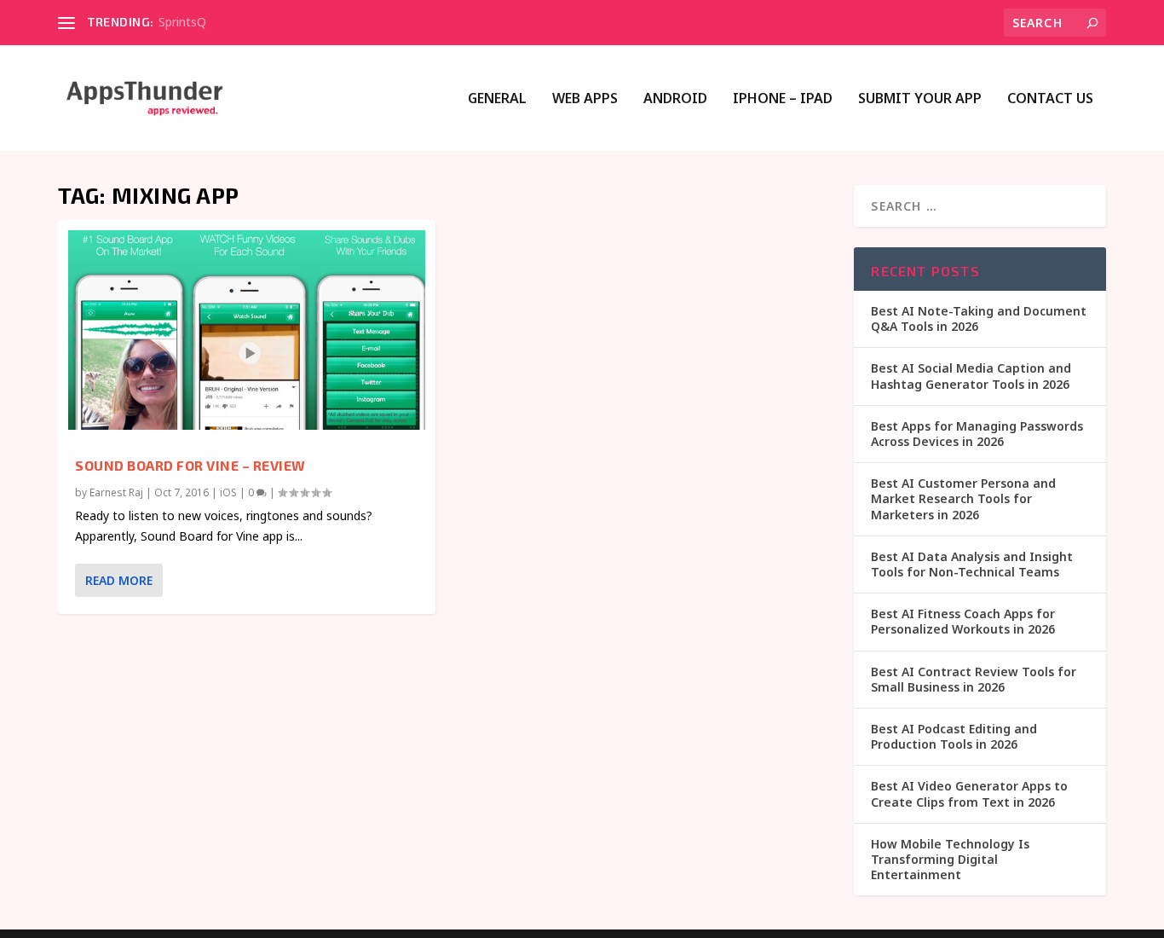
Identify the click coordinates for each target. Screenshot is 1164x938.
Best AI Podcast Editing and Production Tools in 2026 (954, 736)
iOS (228, 492)
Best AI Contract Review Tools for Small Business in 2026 (973, 679)
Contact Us (1050, 99)
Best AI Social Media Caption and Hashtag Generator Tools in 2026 (971, 375)
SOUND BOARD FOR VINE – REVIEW (190, 465)
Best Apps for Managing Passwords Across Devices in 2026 (977, 433)
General (497, 99)
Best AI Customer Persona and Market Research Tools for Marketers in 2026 (963, 498)
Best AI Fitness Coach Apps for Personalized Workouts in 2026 (963, 621)
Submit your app (920, 99)
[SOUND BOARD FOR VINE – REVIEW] (246, 330)
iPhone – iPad (783, 99)
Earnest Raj (116, 492)
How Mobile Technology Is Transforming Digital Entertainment (950, 859)
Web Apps (585, 99)
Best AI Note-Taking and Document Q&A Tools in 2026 (978, 318)
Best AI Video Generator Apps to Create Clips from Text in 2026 (969, 793)
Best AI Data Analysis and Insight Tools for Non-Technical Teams (972, 564)
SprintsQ (182, 22)
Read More (119, 580)
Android (675, 99)
